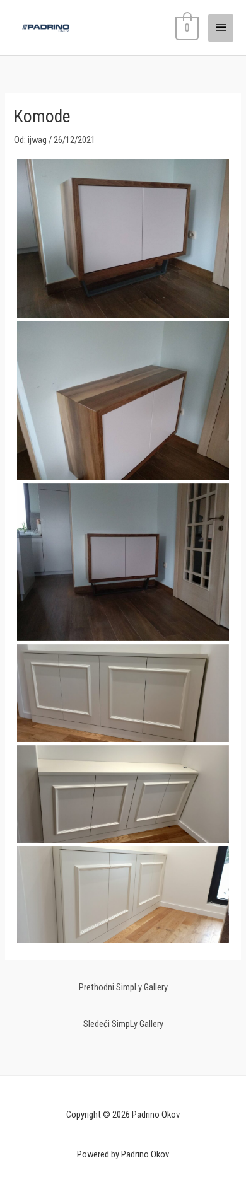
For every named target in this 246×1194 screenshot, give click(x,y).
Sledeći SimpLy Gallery (123, 1023)
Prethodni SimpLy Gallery (123, 987)
